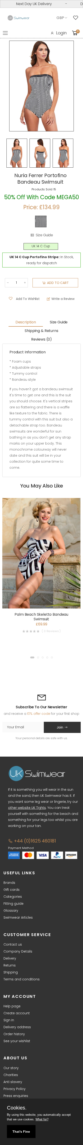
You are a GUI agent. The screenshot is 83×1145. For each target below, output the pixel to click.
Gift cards (11, 889)
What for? (42, 1119)
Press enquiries (15, 1095)
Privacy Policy (14, 1088)
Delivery (9, 958)
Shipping (10, 972)
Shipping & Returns (41, 330)
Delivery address (17, 1027)
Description (25, 322)
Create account (16, 1013)
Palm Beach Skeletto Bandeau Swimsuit (41, 617)
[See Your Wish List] (77, 17)
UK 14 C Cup (41, 246)
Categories (12, 896)
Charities (10, 1075)
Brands (9, 882)
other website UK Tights (27, 807)
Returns (9, 965)
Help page (12, 1006)
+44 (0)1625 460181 (34, 841)
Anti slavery (12, 1082)
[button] (32, 657)
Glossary (10, 910)
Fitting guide (13, 903)
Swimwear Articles (18, 917)
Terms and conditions (21, 979)
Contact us (12, 944)
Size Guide (44, 235)
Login (61, 33)
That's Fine (21, 1131)
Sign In (8, 1020)
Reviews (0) (41, 339)
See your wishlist (16, 1041)
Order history (14, 1034)
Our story (11, 1068)
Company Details (17, 951)
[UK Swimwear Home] (18, 18)
